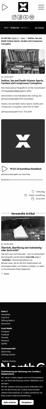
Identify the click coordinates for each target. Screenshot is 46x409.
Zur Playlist (39, 28)
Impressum (5, 323)
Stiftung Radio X (8, 320)
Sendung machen (8, 354)
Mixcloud (5, 341)
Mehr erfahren (10, 402)
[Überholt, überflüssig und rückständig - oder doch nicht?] (23, 228)
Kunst (6, 274)
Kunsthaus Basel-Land (14, 91)
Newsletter (5, 314)
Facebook (5, 334)
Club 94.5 (5, 317)
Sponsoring (5, 352)
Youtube (4, 337)
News (23, 38)
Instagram (5, 331)
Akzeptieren (27, 402)
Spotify (4, 343)
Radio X (15, 38)
